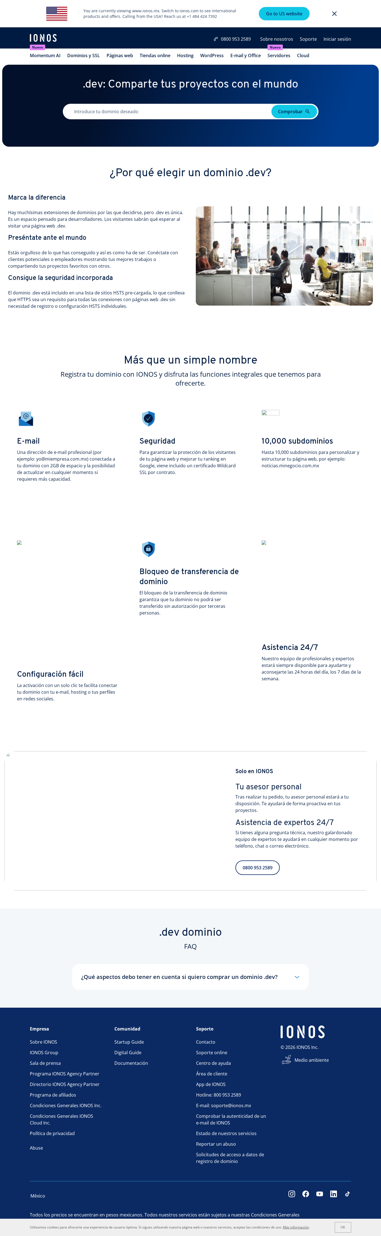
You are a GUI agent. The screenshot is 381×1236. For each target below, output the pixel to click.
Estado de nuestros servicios (226, 1133)
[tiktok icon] (347, 1195)
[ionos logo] (43, 38)
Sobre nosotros (276, 39)
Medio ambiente (312, 1060)
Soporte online (211, 1052)
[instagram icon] (291, 1195)
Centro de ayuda (213, 1063)
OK (343, 1227)
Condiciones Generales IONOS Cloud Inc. (61, 1119)
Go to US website (284, 14)
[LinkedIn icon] (333, 1195)
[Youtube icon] (319, 1195)
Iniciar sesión (337, 39)
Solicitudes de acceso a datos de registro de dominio (230, 1158)
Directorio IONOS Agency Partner (65, 1084)
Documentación (131, 1063)
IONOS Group (44, 1052)
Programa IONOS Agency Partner (64, 1074)
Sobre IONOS (43, 1042)
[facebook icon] (305, 1195)
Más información (296, 1227)
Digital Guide (127, 1052)
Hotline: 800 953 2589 (218, 1095)
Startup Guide (129, 1042)
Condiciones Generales (275, 1215)
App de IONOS (211, 1084)
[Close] (334, 13)
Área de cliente (211, 1074)
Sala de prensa (45, 1063)
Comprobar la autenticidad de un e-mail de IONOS (231, 1119)
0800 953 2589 (236, 39)
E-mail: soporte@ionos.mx (223, 1105)
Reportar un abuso (216, 1144)
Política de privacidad (52, 1133)
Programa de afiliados (53, 1095)
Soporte (308, 39)
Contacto (205, 1042)
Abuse (36, 1148)
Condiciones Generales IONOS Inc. (66, 1105)
